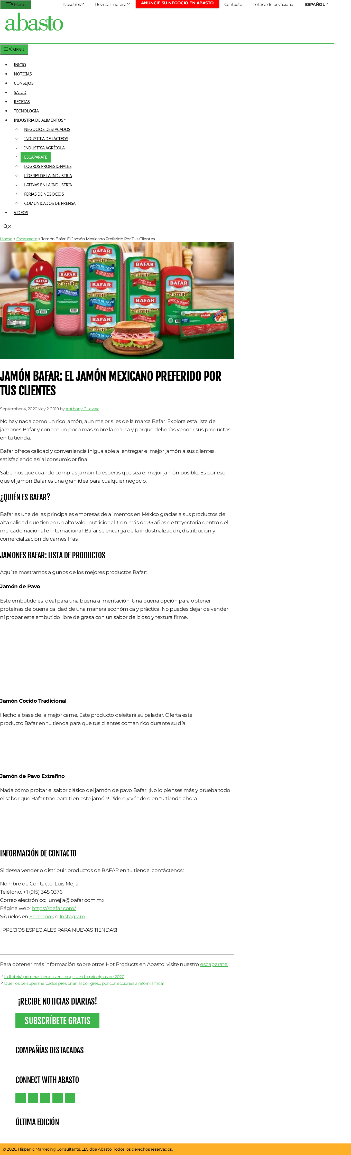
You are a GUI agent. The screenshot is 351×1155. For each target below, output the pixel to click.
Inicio (20, 65)
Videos (21, 212)
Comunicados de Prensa (50, 203)
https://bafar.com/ (54, 908)
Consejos (23, 83)
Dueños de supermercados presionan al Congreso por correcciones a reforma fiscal (84, 983)
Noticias (23, 74)
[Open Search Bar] (7, 227)
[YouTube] (57, 1098)
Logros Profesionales (47, 166)
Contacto (233, 4)
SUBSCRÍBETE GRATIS (57, 1020)
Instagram (72, 916)
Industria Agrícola (44, 148)
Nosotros (72, 4)
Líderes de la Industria (48, 175)
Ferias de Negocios (44, 194)
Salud (20, 92)
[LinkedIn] (33, 1098)
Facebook (41, 916)
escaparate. (214, 964)
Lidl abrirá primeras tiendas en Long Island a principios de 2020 (64, 976)
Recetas (22, 101)
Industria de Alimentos (38, 120)
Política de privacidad (273, 4)
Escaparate (35, 157)
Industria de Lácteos (46, 138)
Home (6, 238)
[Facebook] (70, 1098)
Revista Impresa (110, 4)
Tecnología (26, 111)
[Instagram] (45, 1098)
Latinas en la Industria (48, 185)
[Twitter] (20, 1098)
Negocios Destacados (47, 129)
